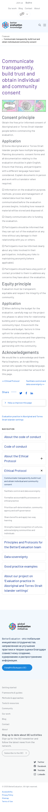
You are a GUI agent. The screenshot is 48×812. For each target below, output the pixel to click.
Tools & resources (10, 703)
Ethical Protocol (15, 470)
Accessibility (7, 792)
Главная (5, 36)
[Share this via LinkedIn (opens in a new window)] (31, 393)
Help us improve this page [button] (19, 402)
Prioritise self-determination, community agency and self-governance (23, 509)
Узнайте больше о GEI (15, 667)
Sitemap (5, 798)
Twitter (41, 762)
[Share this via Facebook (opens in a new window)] (26, 393)
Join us (19, 2)
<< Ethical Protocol (10, 381)
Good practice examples (21, 566)
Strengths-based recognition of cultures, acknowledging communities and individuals (23, 530)
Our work (12, 8)
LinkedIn (41, 774)
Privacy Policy (7, 795)
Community (7, 708)
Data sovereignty (16, 557)
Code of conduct (15, 446)
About (37, 8)
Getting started (9, 687)
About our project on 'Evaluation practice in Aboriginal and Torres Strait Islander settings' (23, 583)
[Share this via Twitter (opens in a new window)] (20, 393)
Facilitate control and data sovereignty (22, 491)
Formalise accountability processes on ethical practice (22, 499)
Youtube (41, 770)
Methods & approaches (12, 698)
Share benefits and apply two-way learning (20, 519)
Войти (29, 2)
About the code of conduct (22, 437)
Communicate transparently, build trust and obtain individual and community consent (22, 481)
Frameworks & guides (12, 692)
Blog (21, 8)
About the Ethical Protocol (16, 458)
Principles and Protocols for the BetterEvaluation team (23, 544)
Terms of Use (7, 801)
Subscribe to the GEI (13, 753)
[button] (40, 25)
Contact (28, 8)
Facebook (42, 766)
